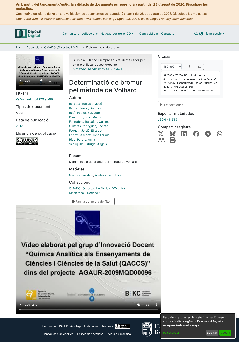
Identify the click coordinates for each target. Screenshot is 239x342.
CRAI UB (62, 326)
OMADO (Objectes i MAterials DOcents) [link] (63, 47)
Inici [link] (19, 47)
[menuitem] (117, 33)
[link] (39, 99)
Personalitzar (171, 332)
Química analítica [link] (81, 175)
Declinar (212, 332)
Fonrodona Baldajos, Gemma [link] (89, 121)
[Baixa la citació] (199, 67)
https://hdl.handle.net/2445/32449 (97, 69)
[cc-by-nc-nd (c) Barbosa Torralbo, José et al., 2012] (39, 141)
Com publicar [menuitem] (148, 33)
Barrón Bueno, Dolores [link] (85, 108)
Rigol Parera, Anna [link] (82, 139)
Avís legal (76, 326)
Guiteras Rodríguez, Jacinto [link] (88, 126)
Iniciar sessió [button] (213, 33)
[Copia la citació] (189, 67)
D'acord (225, 332)
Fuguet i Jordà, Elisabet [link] (85, 130)
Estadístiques (173, 105)
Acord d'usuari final (119, 333)
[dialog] (198, 325)
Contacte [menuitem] (167, 33)
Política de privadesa (90, 333)
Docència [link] (33, 47)
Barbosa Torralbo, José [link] (85, 104)
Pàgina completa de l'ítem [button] (93, 201)
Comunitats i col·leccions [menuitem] (80, 33)
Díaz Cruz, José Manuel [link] (86, 117)
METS (173, 119)
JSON (162, 119)
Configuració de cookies (58, 333)
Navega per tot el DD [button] (116, 33)
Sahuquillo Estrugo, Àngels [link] (88, 144)
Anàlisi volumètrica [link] (108, 175)
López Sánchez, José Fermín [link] (89, 135)
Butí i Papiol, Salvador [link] (84, 112)
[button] (196, 33)
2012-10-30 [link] (24, 126)
